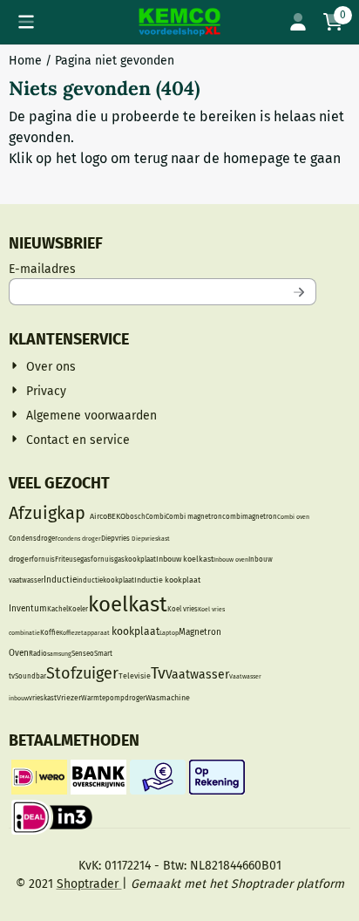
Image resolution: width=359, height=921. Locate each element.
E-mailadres (157, 268)
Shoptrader (89, 884)
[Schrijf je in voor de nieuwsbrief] (299, 291)
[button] (26, 22)
